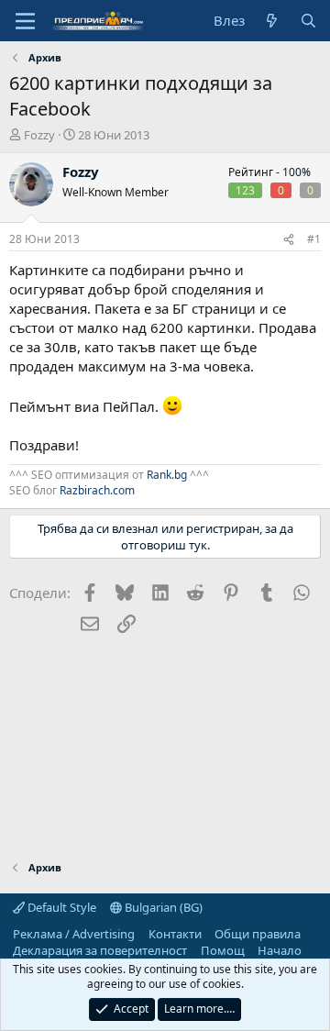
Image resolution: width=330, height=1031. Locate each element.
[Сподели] (289, 239)
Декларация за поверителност (100, 950)
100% (296, 172)
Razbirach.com (97, 490)
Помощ (223, 950)
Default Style (60, 907)
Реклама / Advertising (74, 934)
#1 (314, 239)
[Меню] (25, 21)
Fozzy (39, 135)
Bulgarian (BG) (162, 907)
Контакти (175, 934)
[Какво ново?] (272, 21)
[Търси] (308, 21)
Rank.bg (167, 474)
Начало (280, 950)
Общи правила (257, 934)
